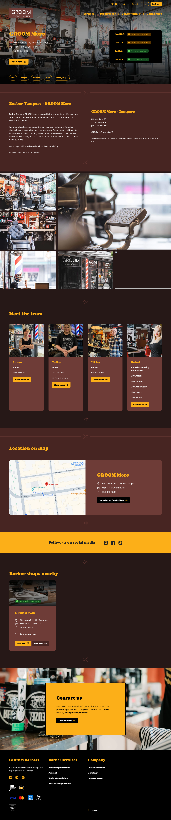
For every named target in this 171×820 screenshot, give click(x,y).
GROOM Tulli (136, 397)
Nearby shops (61, 78)
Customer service (96, 767)
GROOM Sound (137, 381)
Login (145, 4)
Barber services (63, 760)
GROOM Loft (136, 376)
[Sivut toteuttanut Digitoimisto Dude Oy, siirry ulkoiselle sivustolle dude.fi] (93, 810)
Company (96, 760)
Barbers (36, 78)
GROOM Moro (19, 372)
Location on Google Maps (111, 500)
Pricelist (53, 773)
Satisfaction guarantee (60, 783)
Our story (93, 773)
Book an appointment (59, 767)
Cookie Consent (96, 778)
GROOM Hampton (60, 378)
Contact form (65, 720)
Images (24, 78)
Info (13, 78)
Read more (20, 379)
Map (48, 78)
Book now (156, 4)
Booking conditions (58, 778)
